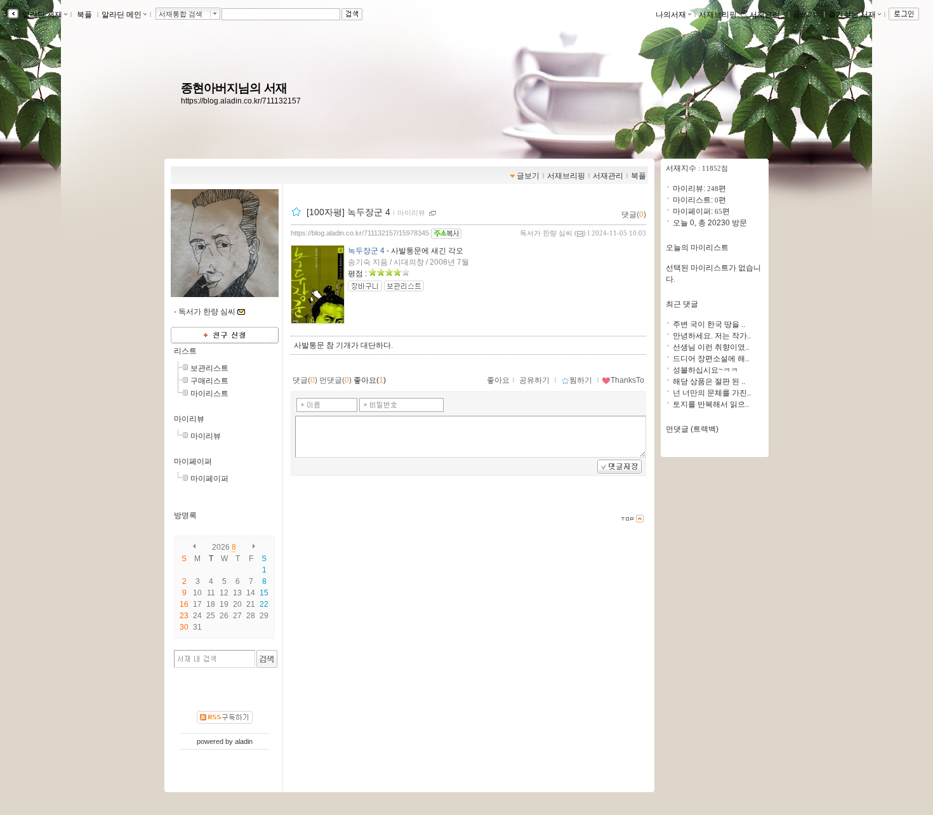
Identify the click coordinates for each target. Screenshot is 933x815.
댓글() (633, 214)
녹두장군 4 (366, 250)
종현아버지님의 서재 (234, 88)
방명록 (185, 515)
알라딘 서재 (41, 14)
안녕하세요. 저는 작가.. (712, 335)
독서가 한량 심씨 (546, 233)
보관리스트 (209, 368)
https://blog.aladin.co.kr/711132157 (241, 100)
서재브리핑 (718, 14)
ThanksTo (627, 380)
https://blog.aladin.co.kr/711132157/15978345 (360, 233)
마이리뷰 (189, 418)
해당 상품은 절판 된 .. (709, 381)
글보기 (528, 175)
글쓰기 (804, 14)
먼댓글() (335, 380)
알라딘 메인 (122, 14)
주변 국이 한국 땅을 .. (709, 324)
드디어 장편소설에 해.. (711, 358)
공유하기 (534, 380)
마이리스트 (209, 393)
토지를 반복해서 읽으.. (711, 404)
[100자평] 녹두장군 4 (348, 212)
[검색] (266, 659)
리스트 (185, 351)
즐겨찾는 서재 (852, 14)
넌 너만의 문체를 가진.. (712, 392)
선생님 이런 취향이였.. (711, 347)
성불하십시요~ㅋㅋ (705, 370)
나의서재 (671, 14)
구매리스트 (209, 380)
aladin (244, 741)
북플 (84, 14)
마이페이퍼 (193, 461)
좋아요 (498, 380)
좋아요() (370, 380)
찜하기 (580, 380)
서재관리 (765, 14)
